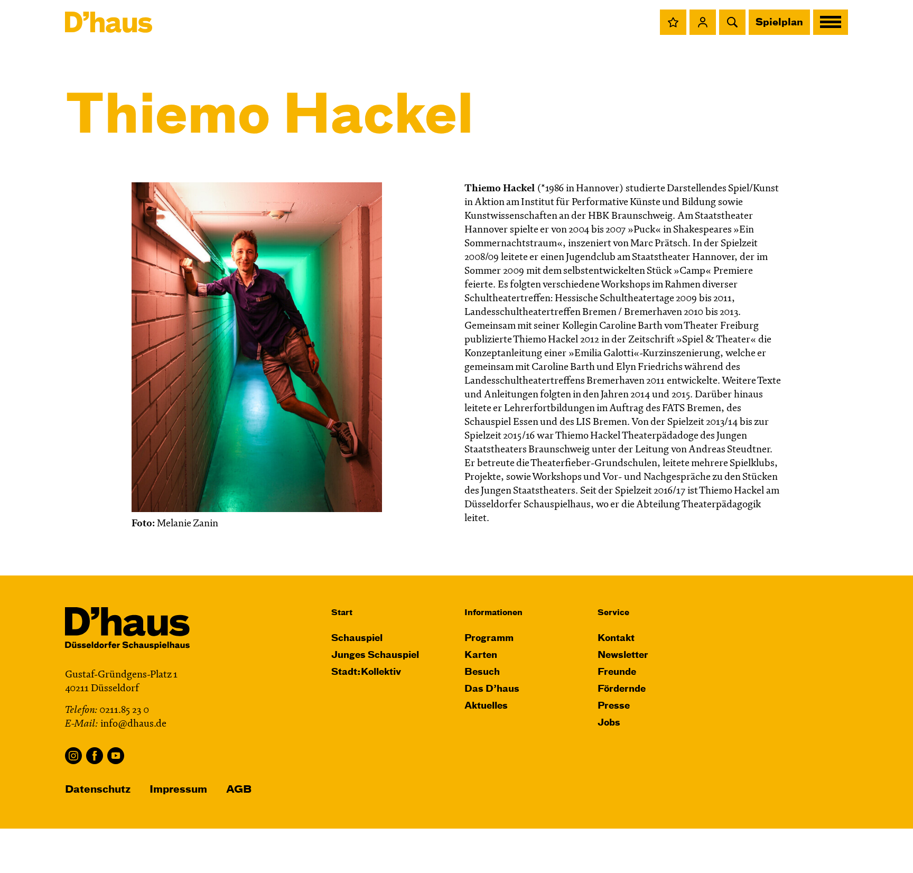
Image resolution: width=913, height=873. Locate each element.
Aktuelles (486, 706)
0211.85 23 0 (124, 710)
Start (341, 613)
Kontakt (616, 638)
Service (613, 613)
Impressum (178, 790)
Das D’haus (491, 689)
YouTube (115, 755)
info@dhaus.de (133, 724)
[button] (673, 22)
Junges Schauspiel (375, 655)
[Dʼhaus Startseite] (108, 22)
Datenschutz (98, 790)
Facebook (94, 755)
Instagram (73, 755)
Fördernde (622, 689)
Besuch (482, 672)
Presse (614, 706)
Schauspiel (357, 638)
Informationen (493, 613)
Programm (489, 638)
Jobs (609, 723)
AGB (238, 790)
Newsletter (623, 655)
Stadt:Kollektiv (366, 672)
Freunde (617, 672)
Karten (480, 655)
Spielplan (779, 22)
